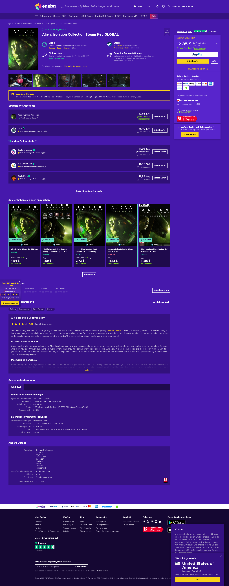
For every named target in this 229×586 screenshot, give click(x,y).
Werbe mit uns (128, 525)
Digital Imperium (25, 150)
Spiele (38, 24)
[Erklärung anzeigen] (45, 131)
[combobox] (95, 6)
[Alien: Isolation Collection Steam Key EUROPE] (121, 221)
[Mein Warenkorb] (163, 6)
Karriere (38, 528)
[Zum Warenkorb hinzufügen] (214, 61)
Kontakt (38, 525)
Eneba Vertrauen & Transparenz (47, 531)
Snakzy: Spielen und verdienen (107, 531)
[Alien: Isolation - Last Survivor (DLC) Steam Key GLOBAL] (89, 221)
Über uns (38, 521)
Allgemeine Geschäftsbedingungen (133, 578)
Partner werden (102, 528)
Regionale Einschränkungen (59, 48)
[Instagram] (152, 521)
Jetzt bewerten (161, 290)
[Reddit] (160, 521)
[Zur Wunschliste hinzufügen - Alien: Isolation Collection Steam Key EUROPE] (133, 208)
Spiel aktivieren (86, 525)
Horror (50, 309)
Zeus (20, 128)
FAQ (82, 521)
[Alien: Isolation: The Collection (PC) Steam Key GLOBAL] (154, 221)
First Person (38, 309)
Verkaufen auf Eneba (131, 521)
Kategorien (27, 24)
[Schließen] (221, 556)
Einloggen (175, 6)
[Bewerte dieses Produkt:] (20, 324)
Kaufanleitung (68, 521)
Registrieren (187, 6)
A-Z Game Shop (25, 164)
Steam (119, 45)
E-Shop (17, 24)
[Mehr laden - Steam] (109, 44)
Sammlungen (68, 525)
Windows (40, 481)
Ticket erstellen (86, 528)
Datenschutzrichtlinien (99, 571)
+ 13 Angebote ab (197, 69)
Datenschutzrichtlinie (155, 578)
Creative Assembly (115, 331)
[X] (148, 521)
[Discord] (156, 521)
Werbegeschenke (102, 525)
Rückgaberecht (86, 531)
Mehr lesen (89, 370)
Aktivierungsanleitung (122, 48)
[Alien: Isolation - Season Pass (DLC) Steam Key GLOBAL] (56, 221)
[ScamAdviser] (187, 100)
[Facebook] (144, 521)
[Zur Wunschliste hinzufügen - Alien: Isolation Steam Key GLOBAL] (35, 208)
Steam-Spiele (49, 24)
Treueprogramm (69, 528)
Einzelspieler (24, 309)
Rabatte (66, 531)
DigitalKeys (23, 176)
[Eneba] (45, 6)
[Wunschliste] (157, 6)
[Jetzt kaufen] (197, 54)
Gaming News (101, 521)
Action (13, 309)
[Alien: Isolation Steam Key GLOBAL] (24, 221)
